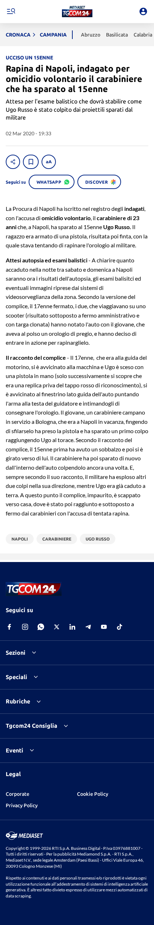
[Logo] (77, 11)
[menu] (11, 11)
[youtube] (103, 626)
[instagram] (25, 626)
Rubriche (18, 701)
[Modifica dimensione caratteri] (49, 162)
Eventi (14, 750)
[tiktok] (119, 626)
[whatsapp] (40, 626)
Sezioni (15, 652)
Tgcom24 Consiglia (31, 725)
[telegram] (88, 626)
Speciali (16, 677)
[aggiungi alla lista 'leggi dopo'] (31, 162)
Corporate (17, 794)
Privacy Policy (22, 805)
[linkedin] (72, 626)
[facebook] (9, 626)
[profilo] (143, 11)
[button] (77, 11)
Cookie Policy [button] (92, 794)
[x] (56, 626)
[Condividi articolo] (13, 162)
